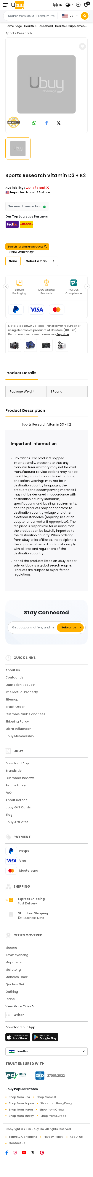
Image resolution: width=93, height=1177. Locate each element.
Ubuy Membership (19, 736)
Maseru (11, 947)
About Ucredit (16, 800)
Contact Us (14, 677)
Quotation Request (20, 685)
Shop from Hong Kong (56, 1103)
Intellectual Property (21, 692)
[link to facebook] (46, 123)
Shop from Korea (21, 1110)
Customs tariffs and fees (25, 714)
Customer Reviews (20, 778)
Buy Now (62, 334)
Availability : (15, 188)
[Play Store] (45, 1038)
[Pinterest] (44, 1153)
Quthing (11, 991)
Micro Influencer (18, 729)
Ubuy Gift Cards (18, 807)
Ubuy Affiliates (16, 822)
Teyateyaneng (16, 955)
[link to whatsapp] (34, 123)
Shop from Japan (21, 1103)
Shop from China (51, 1110)
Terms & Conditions (23, 1137)
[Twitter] (35, 1153)
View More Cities (18, 1006)
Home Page (13, 26)
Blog (9, 815)
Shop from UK (46, 1097)
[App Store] (18, 1038)
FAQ (8, 792)
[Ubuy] (17, 5)
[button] (58, 5)
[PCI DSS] (15, 1075)
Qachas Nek (15, 984)
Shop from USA (19, 1097)
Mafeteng (13, 969)
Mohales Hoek (16, 977)
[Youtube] (26, 1153)
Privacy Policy (53, 1137)
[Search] (84, 16)
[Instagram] (17, 1153)
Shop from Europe (53, 1116)
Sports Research (18, 33)
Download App (17, 763)
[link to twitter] (59, 123)
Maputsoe (13, 962)
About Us (12, 670)
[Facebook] (9, 1153)
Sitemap (11, 699)
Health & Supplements (71, 26)
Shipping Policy (17, 721)
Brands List (13, 770)
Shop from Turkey (21, 1116)
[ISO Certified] (48, 1075)
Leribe (10, 999)
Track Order (15, 707)
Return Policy (15, 785)
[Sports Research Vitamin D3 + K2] (46, 84)
